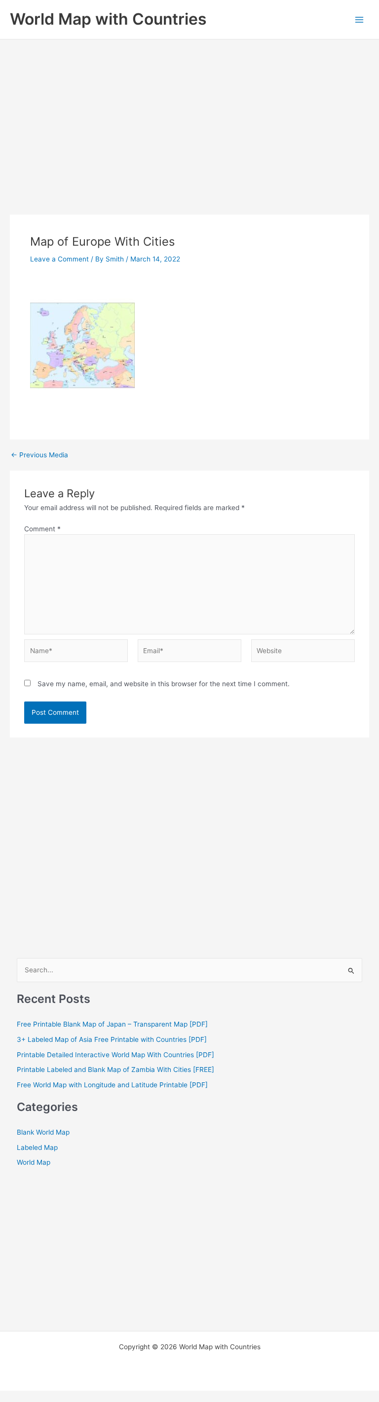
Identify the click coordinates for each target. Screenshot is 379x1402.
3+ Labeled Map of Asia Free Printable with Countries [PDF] (112, 1039)
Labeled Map (37, 1147)
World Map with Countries (108, 19)
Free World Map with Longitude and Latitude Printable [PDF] (112, 1085)
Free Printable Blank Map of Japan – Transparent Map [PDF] (112, 1024)
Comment (42, 529)
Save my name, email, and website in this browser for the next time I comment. (164, 684)
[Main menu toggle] (359, 19)
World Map (33, 1162)
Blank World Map (43, 1132)
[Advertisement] (189, 113)
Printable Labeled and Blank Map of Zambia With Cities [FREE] (115, 1069)
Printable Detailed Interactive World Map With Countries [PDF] (115, 1055)
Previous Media (39, 455)
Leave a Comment (59, 259)
